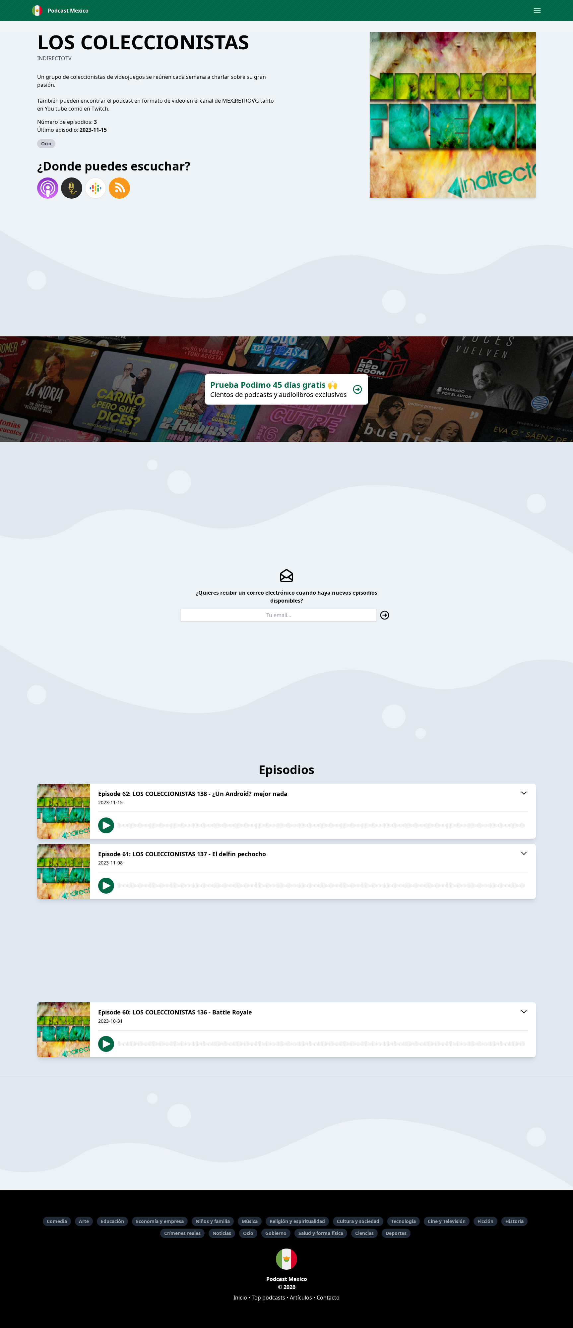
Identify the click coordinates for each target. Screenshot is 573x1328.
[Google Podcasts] (95, 188)
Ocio (46, 143)
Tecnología (403, 1221)
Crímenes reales (182, 1233)
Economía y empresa (160, 1221)
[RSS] (119, 188)
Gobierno (275, 1233)
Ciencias (364, 1233)
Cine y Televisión (447, 1221)
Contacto (328, 1297)
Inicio (240, 1297)
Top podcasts (268, 1297)
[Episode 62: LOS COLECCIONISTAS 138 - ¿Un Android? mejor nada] (63, 811)
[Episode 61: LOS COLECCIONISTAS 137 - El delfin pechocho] (63, 871)
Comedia (57, 1221)
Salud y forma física (320, 1233)
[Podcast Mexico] (286, 1259)
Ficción (485, 1221)
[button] (537, 11)
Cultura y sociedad (358, 1221)
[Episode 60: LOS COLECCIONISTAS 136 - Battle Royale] (63, 1029)
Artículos (301, 1297)
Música (250, 1221)
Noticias (222, 1233)
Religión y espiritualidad (297, 1221)
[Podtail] (72, 188)
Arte (84, 1221)
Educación (112, 1221)
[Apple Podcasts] (48, 188)
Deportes (396, 1233)
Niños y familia (213, 1221)
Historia (514, 1221)
